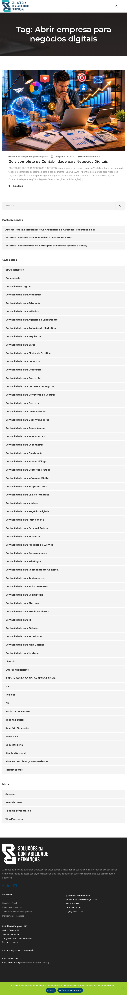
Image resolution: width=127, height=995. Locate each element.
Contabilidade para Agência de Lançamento (31, 319)
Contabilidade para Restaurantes (24, 578)
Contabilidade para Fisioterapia (23, 453)
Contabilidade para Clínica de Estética (27, 353)
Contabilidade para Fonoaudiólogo (25, 461)
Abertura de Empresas (12, 907)
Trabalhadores (14, 769)
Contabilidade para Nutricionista (24, 519)
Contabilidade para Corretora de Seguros (29, 386)
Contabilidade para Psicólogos (23, 561)
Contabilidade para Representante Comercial (32, 569)
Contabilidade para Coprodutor (23, 369)
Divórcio (10, 661)
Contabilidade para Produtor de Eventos (29, 544)
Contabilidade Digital (18, 286)
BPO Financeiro (14, 269)
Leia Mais (18, 186)
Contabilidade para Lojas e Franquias (27, 494)
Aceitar (50, 990)
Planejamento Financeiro (13, 916)
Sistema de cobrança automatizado (26, 761)
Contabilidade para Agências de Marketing (30, 328)
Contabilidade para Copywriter (23, 378)
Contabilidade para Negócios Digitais (29, 156)
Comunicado (12, 278)
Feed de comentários (18, 810)
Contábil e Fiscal (9, 903)
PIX (7, 703)
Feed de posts (13, 802)
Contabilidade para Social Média (24, 594)
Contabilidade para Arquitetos (23, 336)
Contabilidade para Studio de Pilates (27, 611)
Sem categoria (14, 744)
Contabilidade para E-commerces (25, 436)
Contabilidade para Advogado (23, 303)
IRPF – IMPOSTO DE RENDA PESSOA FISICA (30, 678)
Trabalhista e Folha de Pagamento (17, 912)
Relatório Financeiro (17, 728)
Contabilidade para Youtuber (22, 653)
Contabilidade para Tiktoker (22, 628)
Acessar (10, 794)
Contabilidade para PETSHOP (22, 536)
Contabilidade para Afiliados (22, 311)
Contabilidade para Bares (20, 344)
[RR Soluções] (15, 6)
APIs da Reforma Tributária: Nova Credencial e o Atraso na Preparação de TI (50, 229)
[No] (123, 988)
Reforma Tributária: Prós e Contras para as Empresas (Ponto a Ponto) (46, 245)
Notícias (10, 694)
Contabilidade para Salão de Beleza (26, 586)
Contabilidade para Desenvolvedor (25, 411)
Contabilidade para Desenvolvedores (27, 419)
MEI (7, 686)
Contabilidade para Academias (23, 294)
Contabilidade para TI (18, 619)
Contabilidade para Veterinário (23, 636)
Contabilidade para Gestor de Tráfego (27, 469)
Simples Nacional (15, 753)
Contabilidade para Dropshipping (25, 428)
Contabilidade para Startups (22, 603)
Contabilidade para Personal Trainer (26, 528)
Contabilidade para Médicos (21, 503)
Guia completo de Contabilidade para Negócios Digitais (59, 161)
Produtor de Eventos (17, 711)
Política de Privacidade (70, 990)
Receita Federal (14, 719)
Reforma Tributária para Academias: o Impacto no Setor (38, 237)
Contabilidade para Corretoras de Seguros (30, 394)
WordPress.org (14, 819)
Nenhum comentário (90, 156)
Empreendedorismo (17, 669)
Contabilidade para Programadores (26, 553)
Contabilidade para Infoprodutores (26, 486)
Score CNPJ (12, 736)
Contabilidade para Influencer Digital (27, 478)
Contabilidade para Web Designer (25, 644)
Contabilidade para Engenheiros (24, 444)
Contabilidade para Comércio (22, 361)
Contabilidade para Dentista (22, 403)
